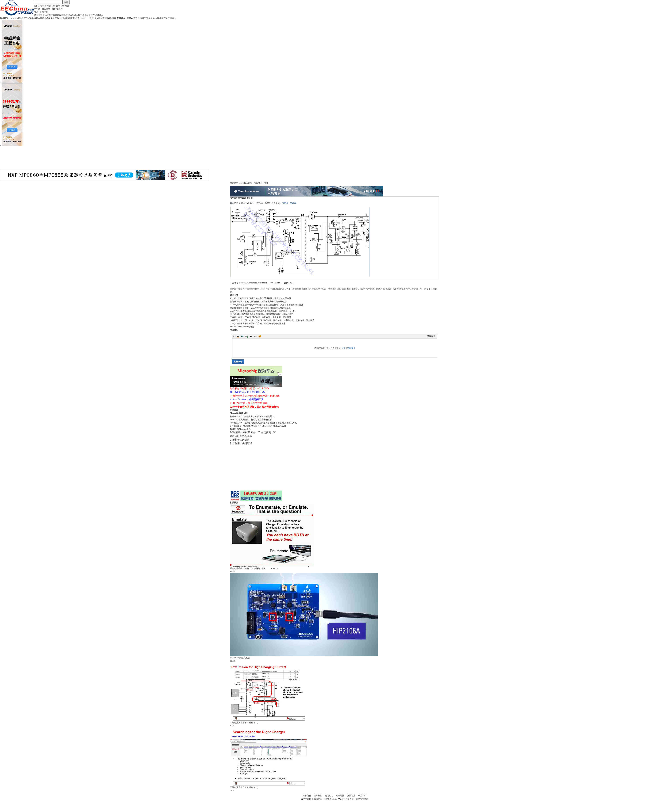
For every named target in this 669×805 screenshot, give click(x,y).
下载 (53, 15)
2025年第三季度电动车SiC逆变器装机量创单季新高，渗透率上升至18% (262, 311)
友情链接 (351, 795)
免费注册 (44, 12)
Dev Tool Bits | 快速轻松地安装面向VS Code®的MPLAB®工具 (258, 426)
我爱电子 (269, 203)
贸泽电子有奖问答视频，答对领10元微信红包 (254, 406)
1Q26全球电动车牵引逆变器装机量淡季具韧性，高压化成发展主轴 (260, 298)
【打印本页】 (289, 283)
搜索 (66, 2)
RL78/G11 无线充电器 (240, 657)
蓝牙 (58, 6)
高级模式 (431, 336)
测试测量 (67, 18)
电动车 (293, 203)
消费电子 (131, 18)
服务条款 (318, 795)
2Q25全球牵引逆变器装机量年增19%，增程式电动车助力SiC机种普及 (262, 314)
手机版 (37, 9)
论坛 (91, 15)
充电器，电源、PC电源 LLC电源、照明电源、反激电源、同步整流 (260, 317)
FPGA (26, 18)
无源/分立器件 (95, 18)
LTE (53, 6)
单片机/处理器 (17, 18)
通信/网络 (157, 18)
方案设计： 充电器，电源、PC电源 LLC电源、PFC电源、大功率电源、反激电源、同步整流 (272, 320)
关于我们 (306, 795)
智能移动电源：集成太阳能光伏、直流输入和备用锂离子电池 (258, 301)
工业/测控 (139, 18)
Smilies (260, 336)
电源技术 (42, 18)
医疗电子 (166, 18)
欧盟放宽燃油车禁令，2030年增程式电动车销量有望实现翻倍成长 (260, 308)
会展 (78, 15)
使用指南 (329, 795)
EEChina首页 (246, 183)
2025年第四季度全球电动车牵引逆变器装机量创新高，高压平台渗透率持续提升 (266, 304)
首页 (36, 15)
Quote (251, 336)
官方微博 (46, 9)
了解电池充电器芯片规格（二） (244, 722)
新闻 (40, 15)
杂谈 (74, 15)
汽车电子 (148, 18)
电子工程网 (306, 799)
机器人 (173, 18)
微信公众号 (57, 9)
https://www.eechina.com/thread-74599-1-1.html (260, 283)
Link (246, 336)
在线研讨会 (98, 15)
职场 (70, 15)
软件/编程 (33, 18)
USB (62, 6)
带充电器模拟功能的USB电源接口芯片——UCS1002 (254, 568)
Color (238, 336)
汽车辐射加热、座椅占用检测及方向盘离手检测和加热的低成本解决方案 (263, 423)
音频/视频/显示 (109, 18)
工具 (82, 15)
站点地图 (340, 795)
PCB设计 (59, 18)
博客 (86, 15)
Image (242, 336)
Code (255, 336)
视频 (65, 15)
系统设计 (82, 18)
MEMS (74, 18)
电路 (67, 6)
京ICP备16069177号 (333, 799)
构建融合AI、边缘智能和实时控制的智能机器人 (252, 416)
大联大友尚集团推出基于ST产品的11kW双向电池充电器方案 (258, 323)
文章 (49, 15)
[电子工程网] (17, 15)
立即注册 (351, 348)
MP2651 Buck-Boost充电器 (242, 326)
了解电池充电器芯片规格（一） (244, 787)
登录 (36, 12)
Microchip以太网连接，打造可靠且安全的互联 (251, 419)
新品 (45, 15)
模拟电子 (50, 18)
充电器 (285, 203)
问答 (61, 15)
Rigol (49, 6)
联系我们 (362, 795)
